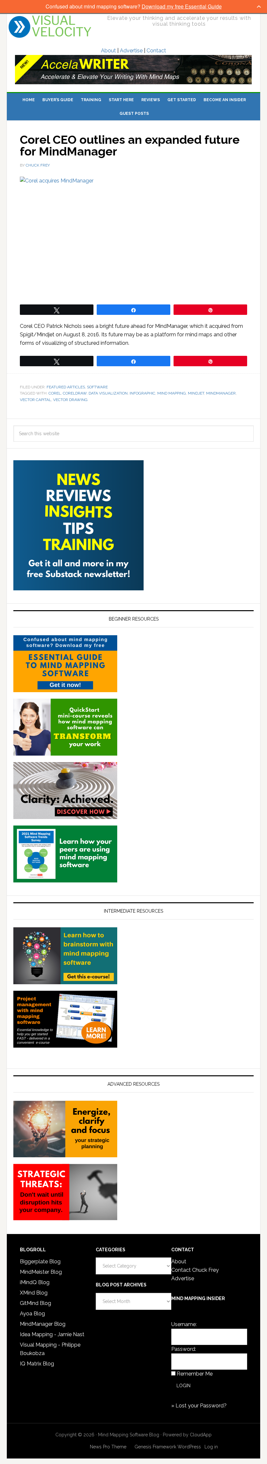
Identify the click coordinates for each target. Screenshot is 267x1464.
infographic (142, 393)
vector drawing (70, 399)
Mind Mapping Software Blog (50, 26)
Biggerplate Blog (40, 1261)
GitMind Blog (35, 1303)
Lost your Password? (201, 1406)
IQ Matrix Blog (37, 1364)
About (108, 50)
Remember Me (195, 1374)
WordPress (189, 1446)
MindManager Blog (42, 1324)
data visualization (108, 393)
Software (97, 387)
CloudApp (201, 1434)
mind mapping (171, 393)
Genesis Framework (155, 1446)
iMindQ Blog (34, 1282)
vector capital (35, 399)
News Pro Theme (108, 1446)
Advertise (131, 50)
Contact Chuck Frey (195, 1270)
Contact (156, 50)
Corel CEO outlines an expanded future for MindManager (130, 145)
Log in (211, 1446)
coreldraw (75, 393)
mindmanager (221, 393)
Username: (184, 1324)
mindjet (196, 393)
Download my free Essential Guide (182, 6)
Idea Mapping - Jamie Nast (52, 1334)
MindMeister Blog (41, 1272)
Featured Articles (66, 387)
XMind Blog (34, 1293)
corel (55, 393)
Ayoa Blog (32, 1313)
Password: (183, 1349)
